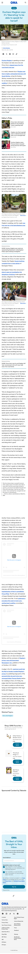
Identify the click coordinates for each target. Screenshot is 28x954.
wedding (4, 83)
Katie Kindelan (6, 48)
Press (15, 927)
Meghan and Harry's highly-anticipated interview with (14, 74)
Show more (22, 215)
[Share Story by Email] (13, 54)
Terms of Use (5, 920)
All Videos (4, 942)
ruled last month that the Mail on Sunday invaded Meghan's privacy (13, 671)
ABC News (4, 937)
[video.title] (14, 32)
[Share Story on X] (6, 54)
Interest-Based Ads (18, 921)
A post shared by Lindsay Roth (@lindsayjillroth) (14, 575)
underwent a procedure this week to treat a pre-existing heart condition (13, 600)
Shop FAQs (4, 934)
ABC (3, 939)
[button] (2, 2)
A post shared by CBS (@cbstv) (14, 642)
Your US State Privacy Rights (19, 917)
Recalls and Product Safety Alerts (17, 938)
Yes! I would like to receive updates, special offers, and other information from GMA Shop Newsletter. (15, 868)
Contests (4, 917)
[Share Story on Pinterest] (10, 54)
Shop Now (17, 744)
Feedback (16, 930)
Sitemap (16, 934)
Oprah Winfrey (6, 76)
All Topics (4, 944)
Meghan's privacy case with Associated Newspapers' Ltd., (13, 660)
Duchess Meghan (7, 60)
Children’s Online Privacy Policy (5, 928)
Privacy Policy (8, 881)
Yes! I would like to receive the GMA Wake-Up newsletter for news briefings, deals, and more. (14, 873)
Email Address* (7, 857)
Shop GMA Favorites (13, 725)
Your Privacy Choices (6, 925)
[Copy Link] (16, 54)
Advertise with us (5, 931)
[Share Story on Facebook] (3, 54)
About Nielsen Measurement (17, 924)
